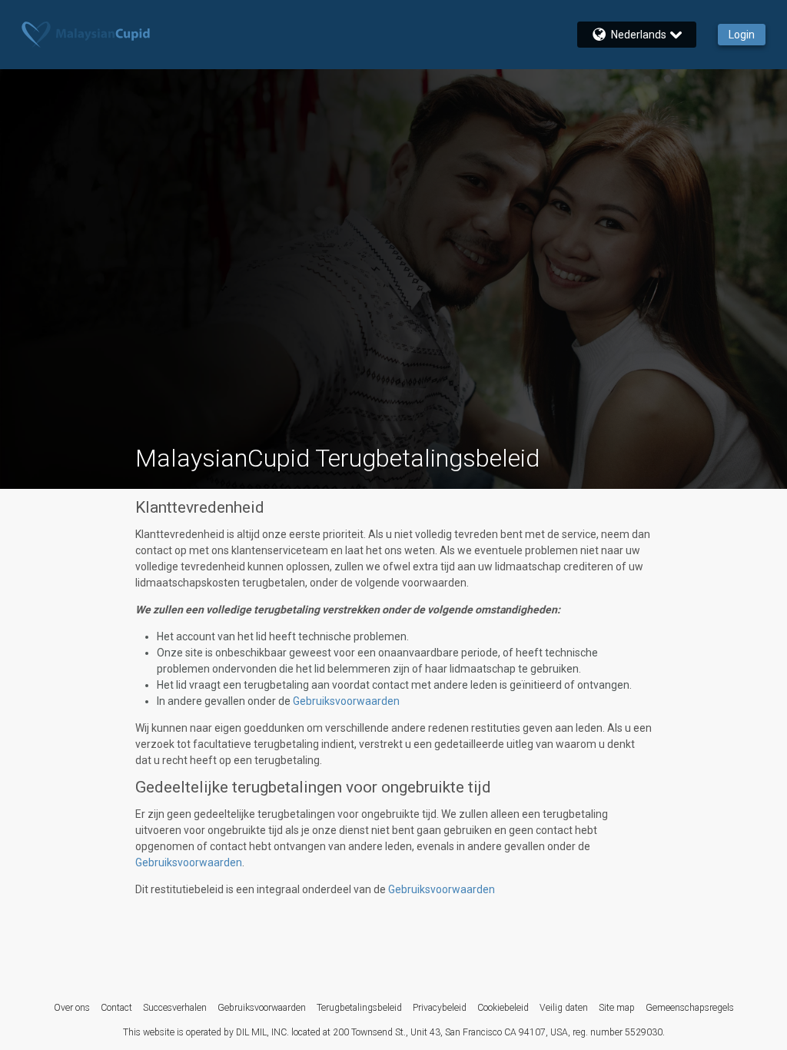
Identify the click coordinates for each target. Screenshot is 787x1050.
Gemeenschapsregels (690, 1007)
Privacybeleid (440, 1007)
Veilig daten (564, 1007)
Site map (617, 1007)
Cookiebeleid (503, 1007)
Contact (116, 1007)
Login (742, 34)
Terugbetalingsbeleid (359, 1007)
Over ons (72, 1007)
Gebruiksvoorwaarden (346, 701)
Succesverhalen (175, 1007)
